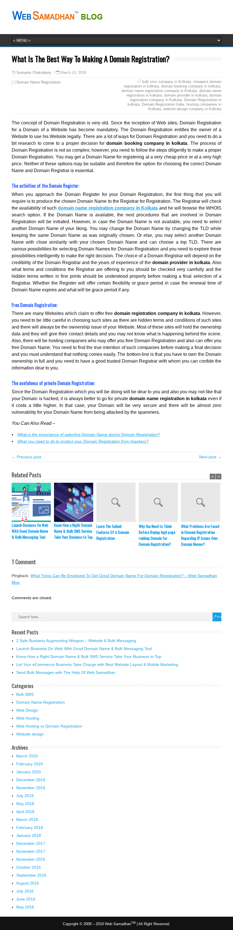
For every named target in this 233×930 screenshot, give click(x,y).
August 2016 (27, 883)
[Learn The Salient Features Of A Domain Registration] (117, 503)
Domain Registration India (163, 104)
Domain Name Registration (38, 82)
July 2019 (25, 795)
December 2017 (30, 843)
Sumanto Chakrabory (33, 73)
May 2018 (25, 803)
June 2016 (25, 899)
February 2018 (29, 827)
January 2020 (28, 772)
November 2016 (30, 859)
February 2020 (29, 764)
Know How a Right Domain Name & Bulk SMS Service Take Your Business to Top (73, 531)
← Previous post (26, 457)
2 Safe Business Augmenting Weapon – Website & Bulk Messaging (76, 640)
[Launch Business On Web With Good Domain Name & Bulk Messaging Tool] (33, 502)
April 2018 (25, 811)
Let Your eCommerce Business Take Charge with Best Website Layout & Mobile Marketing (97, 664)
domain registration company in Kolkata (175, 97)
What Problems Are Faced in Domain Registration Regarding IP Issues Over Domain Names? (200, 535)
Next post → (210, 457)
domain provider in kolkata (185, 95)
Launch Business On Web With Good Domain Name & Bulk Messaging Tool (30, 531)
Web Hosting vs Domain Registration (49, 726)
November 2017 (30, 851)
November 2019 (30, 787)
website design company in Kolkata (192, 109)
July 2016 (25, 891)
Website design (30, 734)
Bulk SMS (25, 694)
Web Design (27, 710)
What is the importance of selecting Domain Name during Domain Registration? (88, 434)
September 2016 (31, 875)
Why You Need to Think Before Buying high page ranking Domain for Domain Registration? (157, 535)
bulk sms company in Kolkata (166, 82)
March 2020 (27, 756)
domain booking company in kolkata (190, 86)
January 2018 (28, 835)
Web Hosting (27, 718)
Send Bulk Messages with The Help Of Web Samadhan (65, 672)
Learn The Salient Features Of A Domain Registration (112, 532)
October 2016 (28, 867)
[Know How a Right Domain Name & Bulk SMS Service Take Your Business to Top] (75, 502)
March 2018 (27, 819)
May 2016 (25, 907)
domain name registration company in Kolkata (159, 91)
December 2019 (30, 780)
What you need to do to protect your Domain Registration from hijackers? (83, 441)
